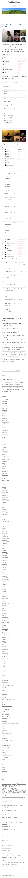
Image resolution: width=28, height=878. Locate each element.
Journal (3, 728)
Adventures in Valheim (6, 826)
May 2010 (4, 548)
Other (3, 736)
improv (16, 791)
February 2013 (5, 492)
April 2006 (4, 625)
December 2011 (5, 516)
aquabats (7, 784)
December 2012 (5, 495)
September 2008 (5, 582)
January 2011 (4, 535)
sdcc (11, 795)
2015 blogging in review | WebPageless (10, 382)
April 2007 (4, 610)
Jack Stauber (14, 351)
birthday (14, 784)
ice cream (12, 791)
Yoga (3, 774)
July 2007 (3, 606)
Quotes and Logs (5, 747)
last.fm (9, 352)
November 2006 (5, 618)
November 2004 (5, 654)
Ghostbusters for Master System (9, 810)
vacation (20, 797)
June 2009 (4, 567)
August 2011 (4, 523)
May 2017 (4, 413)
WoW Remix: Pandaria (6, 848)
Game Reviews (9, 788)
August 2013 (4, 482)
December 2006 (5, 617)
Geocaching (4, 721)
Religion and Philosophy (7, 748)
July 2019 (3, 406)
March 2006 (4, 627)
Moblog (4, 792)
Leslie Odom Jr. (14, 352)
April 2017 (4, 415)
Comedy (3, 689)
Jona (3, 379)
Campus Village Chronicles (7, 685)
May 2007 (4, 608)
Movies (3, 731)
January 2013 (4, 494)
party (21, 792)
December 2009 (5, 557)
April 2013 (4, 488)
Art (2, 678)
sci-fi (21, 793)
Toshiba (3, 759)
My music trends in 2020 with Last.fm (11, 25)
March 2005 (4, 648)
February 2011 (5, 533)
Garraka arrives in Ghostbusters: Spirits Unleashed (12, 805)
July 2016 (3, 425)
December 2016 (5, 420)
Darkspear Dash (5, 840)
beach (10, 784)
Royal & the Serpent (6, 357)
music (12, 356)
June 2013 (4, 485)
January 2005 (4, 651)
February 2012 (5, 512)
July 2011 (3, 524)
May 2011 (4, 528)
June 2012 (4, 505)
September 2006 (5, 622)
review (3, 793)
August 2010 (4, 543)
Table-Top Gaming (5, 754)
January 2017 (4, 418)
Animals (3, 675)
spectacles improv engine (8, 796)
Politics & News (5, 742)
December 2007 (5, 598)
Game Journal (8, 786)
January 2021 (4, 403)
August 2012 (4, 502)
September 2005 (5, 637)
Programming (5, 743)
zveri (20, 359)
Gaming (3, 719)
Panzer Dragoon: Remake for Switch (9, 817)
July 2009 (3, 565)
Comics (3, 690)
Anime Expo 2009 (21, 783)
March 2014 (4, 470)
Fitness (3, 711)
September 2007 (5, 603)
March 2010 (4, 552)
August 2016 (4, 423)
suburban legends (22, 796)
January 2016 (4, 432)
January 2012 (4, 514)
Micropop (8, 356)
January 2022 (4, 401)
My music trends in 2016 (10, 379)
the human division (13, 797)
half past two (4, 791)
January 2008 (4, 596)
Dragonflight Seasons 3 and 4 (8, 845)
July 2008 (3, 586)
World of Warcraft (5, 772)
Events (3, 707)
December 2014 (5, 454)
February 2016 (5, 430)
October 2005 (4, 636)
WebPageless (14, 2)
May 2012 (4, 507)
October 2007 (4, 601)
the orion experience (14, 359)
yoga (23, 797)
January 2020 (4, 405)
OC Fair (11, 792)
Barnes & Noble (5, 680)
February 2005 (5, 649)
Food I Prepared (5, 714)
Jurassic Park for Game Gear (7, 807)
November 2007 (5, 600)
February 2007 (5, 613)
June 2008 (4, 588)
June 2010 (4, 547)
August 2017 (4, 411)
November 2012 (5, 497)
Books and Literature (6, 683)
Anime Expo (14, 783)
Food (3, 713)
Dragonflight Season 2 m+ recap (8, 860)
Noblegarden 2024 (6, 850)
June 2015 (4, 444)
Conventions (4, 694)
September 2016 (5, 422)
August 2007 (4, 605)
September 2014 (5, 459)
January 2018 (4, 410)
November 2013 (5, 476)
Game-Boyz (4, 718)
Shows (3, 750)
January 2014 (4, 473)
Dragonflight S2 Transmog (7, 853)
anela (9, 783)
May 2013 (4, 487)
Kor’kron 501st (6, 836)
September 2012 (5, 500)
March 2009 (4, 572)
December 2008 (5, 577)
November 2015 (5, 435)
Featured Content (5, 709)
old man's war (16, 792)
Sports (3, 752)
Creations (4, 697)
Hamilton (4, 351)
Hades (3, 819)
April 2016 (4, 427)
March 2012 (4, 511)
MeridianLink (4, 730)
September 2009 (5, 562)
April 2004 (4, 666)
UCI (2, 764)
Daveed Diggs (19, 349)
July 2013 (3, 483)
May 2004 (4, 665)
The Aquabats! (5, 757)
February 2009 (5, 574)
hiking (9, 791)
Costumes (4, 695)
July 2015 (3, 442)
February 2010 (5, 553)
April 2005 (4, 646)
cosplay (7, 785)
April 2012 (4, 509)
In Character (8, 351)
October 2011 (4, 519)
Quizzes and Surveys (6, 745)
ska (13, 795)
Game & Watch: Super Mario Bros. (9, 831)
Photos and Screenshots (7, 740)
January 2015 (4, 452)
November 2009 (5, 559)
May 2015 (4, 446)
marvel (24, 791)
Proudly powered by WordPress (8, 875)
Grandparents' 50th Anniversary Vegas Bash (14, 790)
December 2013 (5, 475)
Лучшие (3, 361)
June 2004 (4, 663)
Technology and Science (7, 755)
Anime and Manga (5, 677)
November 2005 (5, 634)
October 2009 (4, 560)
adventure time (4, 783)
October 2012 (4, 499)
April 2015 (4, 447)
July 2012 (3, 504)
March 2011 (4, 531)
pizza (24, 792)
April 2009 (4, 571)
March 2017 (4, 417)
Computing (4, 692)
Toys (3, 760)
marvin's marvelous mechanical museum (14, 354)
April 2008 (4, 591)
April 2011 (4, 529)
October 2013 (4, 478)
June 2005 (4, 642)
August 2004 (4, 659)
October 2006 (4, 620)
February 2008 (5, 594)
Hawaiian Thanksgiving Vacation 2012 (10, 723)
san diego (7, 793)
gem (17, 789)
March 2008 (4, 593)
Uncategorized (5, 766)
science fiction (5, 795)
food (20, 785)
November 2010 (5, 538)
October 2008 (4, 581)
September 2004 (5, 658)
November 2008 (5, 579)
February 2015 (5, 451)
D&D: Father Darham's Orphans (8, 699)
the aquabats (6, 359)
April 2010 (4, 550)
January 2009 (4, 576)
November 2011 (5, 517)
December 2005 (5, 632)
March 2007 (4, 612)
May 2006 (4, 624)
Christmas (4, 687)
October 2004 (4, 656)
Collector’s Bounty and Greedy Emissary (10, 842)
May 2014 (4, 466)
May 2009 (4, 569)
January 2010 (4, 555)
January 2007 (4, 615)
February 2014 (5, 471)
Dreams (3, 704)
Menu (14, 5)
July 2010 (3, 545)
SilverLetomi (20, 357)
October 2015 (4, 437)
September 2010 (5, 541)
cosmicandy (13, 349)
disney (17, 785)
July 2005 (3, 641)
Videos (3, 769)
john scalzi (20, 791)
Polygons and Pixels (7, 801)
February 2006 (5, 629)
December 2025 (5, 399)
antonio (3, 784)
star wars (16, 796)
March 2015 (4, 449)
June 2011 (4, 526)
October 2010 (4, 540)
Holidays (3, 726)
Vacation (3, 767)
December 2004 (5, 653)
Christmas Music (21, 784)
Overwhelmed (21, 356)
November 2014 (5, 456)
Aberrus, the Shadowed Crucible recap (10, 866)
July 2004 (3, 661)
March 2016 (4, 428)
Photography (4, 738)
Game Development (6, 716)
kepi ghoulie (20, 351)
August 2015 (4, 440)
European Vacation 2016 (7, 706)
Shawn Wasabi (14, 357)
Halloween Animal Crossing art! (8, 829)
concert (3, 785)
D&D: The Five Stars (6, 701)
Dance (3, 702)
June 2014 (4, 464)
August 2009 (4, 564)
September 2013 (5, 480)
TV (2, 762)
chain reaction (8, 349)
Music (13, 347)
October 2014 (4, 458)
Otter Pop (16, 356)
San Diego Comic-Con (14, 793)
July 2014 (3, 463)
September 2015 (5, 439)
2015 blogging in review (14, 387)
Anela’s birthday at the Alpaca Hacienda (13, 381)
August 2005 (4, 639)
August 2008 (4, 584)
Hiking (3, 724)
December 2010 (5, 536)
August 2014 (4, 461)
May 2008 (4, 589)
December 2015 (5, 434)
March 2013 (4, 490)
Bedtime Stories (5, 682)
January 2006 (4, 630)
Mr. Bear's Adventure (6, 733)
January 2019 (4, 408)
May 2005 (4, 644)
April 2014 (4, 468)
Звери (22, 359)
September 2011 (5, 521)
